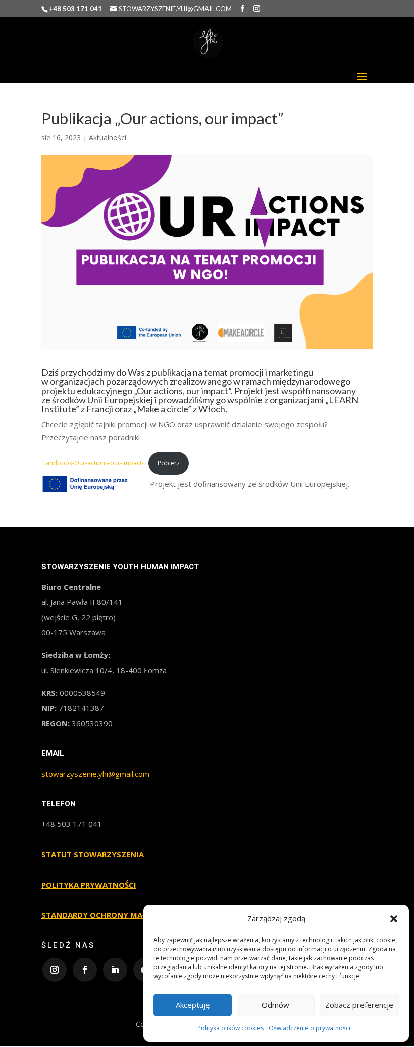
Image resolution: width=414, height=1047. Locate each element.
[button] (394, 919)
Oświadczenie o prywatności (309, 1028)
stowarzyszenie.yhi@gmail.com (95, 773)
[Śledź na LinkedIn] (115, 970)
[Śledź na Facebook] (85, 970)
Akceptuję (193, 1005)
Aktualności (107, 137)
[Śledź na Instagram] (54, 970)
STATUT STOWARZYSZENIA (92, 854)
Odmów (275, 1005)
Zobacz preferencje (359, 1005)
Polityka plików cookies (230, 1028)
